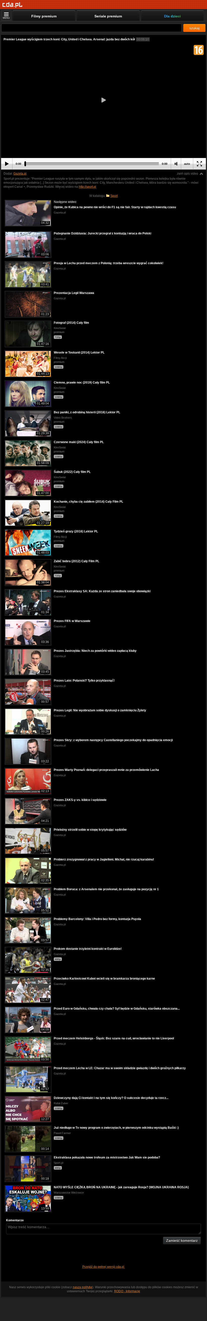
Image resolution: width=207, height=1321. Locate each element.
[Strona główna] (12, 5)
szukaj (194, 28)
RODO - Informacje (127, 1291)
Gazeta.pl (20, 173)
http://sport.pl (87, 186)
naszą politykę (82, 1287)
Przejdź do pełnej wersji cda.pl (103, 1267)
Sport (114, 196)
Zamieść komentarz (182, 1240)
